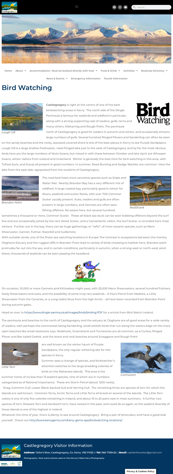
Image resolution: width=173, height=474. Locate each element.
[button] (77, 6)
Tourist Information (116, 78)
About (19, 70)
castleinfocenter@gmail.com (144, 452)
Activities (129, 70)
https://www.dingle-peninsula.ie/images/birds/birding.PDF (63, 312)
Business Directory (152, 70)
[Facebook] (114, 7)
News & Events (55, 78)
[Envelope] (125, 7)
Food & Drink (109, 70)
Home (8, 70)
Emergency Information (86, 78)
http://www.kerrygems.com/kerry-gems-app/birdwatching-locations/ (75, 420)
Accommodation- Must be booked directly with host (62, 70)
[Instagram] (120, 7)
